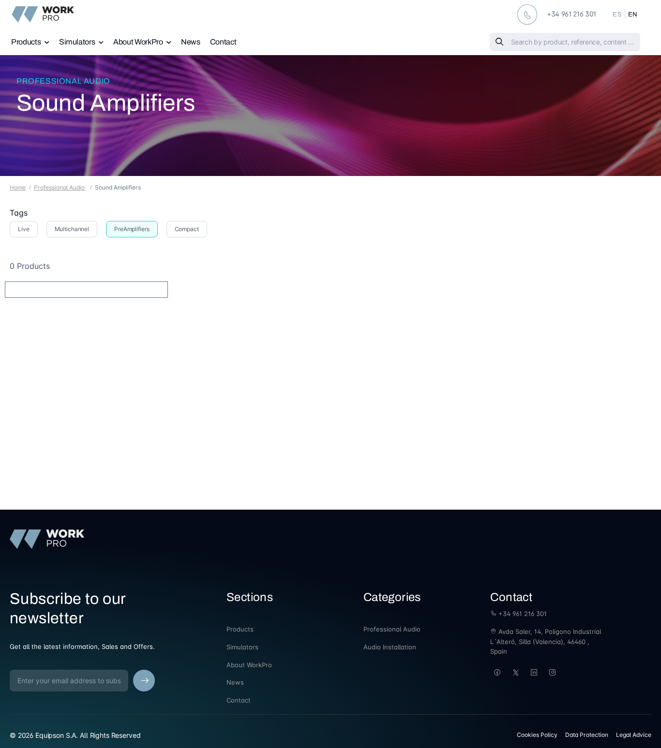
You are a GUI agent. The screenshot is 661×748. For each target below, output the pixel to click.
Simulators (77, 42)
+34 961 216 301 (521, 613)
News (190, 42)
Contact (223, 42)
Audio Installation (389, 647)
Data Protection (586, 734)
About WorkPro (138, 42)
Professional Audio (63, 81)
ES (617, 14)
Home (18, 187)
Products (26, 42)
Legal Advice (633, 734)
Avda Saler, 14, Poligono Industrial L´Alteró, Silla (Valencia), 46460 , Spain (545, 642)
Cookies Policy (537, 734)
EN (633, 14)
